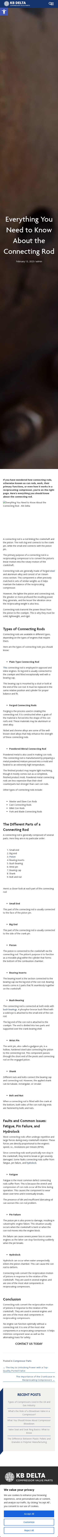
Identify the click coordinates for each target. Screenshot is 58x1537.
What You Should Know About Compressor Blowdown (29, 1422)
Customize (29, 1522)
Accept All (29, 1513)
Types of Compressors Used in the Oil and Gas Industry (29, 1403)
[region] (29, 1511)
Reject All (29, 1530)
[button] (4, 12)
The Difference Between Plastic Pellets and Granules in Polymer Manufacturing (29, 1440)
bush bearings (10, 1009)
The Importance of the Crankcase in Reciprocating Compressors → (35, 1378)
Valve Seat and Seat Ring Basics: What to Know (29, 1431)
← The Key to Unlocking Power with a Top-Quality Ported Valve (25, 1369)
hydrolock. (32, 1162)
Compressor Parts (22, 1360)
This (5, 667)
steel (52, 570)
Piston (12, 856)
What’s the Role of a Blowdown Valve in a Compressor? (29, 1413)
